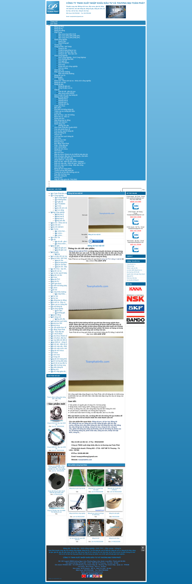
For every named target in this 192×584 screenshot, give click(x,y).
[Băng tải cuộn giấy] (114, 502)
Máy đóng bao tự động (62, 120)
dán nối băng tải (104, 425)
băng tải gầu (102, 423)
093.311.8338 (135, 245)
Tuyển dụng (54, 183)
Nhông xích (58, 178)
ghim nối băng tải (79, 429)
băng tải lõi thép (92, 429)
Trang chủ (54, 21)
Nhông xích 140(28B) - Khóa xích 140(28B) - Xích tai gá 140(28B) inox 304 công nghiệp (56, 467)
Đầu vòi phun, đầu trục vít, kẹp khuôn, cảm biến (71, 156)
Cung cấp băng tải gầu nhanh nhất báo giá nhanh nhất (56, 491)
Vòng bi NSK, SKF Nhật (63, 46)
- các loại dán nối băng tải (132, 280)
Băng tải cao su (59, 75)
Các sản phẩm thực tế (62, 129)
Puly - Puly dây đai (61, 145)
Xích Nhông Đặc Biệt (65, 59)
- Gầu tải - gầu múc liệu (132, 268)
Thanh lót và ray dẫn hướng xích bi (66, 172)
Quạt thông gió (63, 43)
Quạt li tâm (62, 41)
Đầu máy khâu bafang (62, 72)
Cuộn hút (57, 113)
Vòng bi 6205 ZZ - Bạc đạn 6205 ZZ (56, 447)
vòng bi (76, 432)
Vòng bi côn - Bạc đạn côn (67, 54)
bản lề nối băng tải (106, 429)
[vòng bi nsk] (136, 301)
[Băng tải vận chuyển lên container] (114, 477)
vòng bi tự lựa (95, 427)
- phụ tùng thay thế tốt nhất (132, 272)
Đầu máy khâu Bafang (66, 73)
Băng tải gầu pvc (64, 86)
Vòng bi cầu (62, 48)
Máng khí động (59, 30)
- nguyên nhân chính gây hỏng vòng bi (135, 274)
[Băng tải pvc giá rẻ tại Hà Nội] (77, 477)
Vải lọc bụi (58, 134)
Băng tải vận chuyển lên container (114, 489)
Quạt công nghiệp (60, 39)
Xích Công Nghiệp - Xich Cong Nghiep (72, 57)
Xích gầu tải (62, 61)
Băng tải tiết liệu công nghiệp (77, 513)
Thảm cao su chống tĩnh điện (64, 111)
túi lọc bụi (106, 421)
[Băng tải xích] (95, 527)
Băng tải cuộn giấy (114, 513)
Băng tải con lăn (60, 82)
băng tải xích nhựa (61, 149)
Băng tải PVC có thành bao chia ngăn (95, 489)
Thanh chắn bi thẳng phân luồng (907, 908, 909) (56, 397)
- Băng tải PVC (129, 276)
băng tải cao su (78, 423)
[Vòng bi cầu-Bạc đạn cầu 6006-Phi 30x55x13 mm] (56, 509)
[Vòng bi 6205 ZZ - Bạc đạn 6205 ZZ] (56, 445)
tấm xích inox (59, 152)
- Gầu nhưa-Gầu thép (131, 278)
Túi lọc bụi (58, 45)
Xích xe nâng (63, 68)
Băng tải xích (95, 538)
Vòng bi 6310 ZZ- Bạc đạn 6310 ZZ (56, 423)
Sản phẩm (54, 25)
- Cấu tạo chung (130, 266)
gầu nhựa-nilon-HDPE (66, 93)
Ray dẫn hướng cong (62, 174)
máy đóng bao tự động (80, 427)
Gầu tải (57, 90)
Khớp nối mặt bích (60, 122)
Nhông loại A (63, 99)
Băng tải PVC (59, 27)
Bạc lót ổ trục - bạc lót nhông (64, 115)
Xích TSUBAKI (63, 63)
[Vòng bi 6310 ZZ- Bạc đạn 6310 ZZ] (56, 421)
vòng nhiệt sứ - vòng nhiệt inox (65, 160)
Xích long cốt (59, 167)
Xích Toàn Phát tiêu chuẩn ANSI (65, 127)
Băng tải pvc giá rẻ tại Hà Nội (77, 488)
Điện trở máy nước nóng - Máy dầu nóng (68, 165)
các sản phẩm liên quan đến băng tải (77, 539)
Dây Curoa (58, 32)
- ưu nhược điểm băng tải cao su (134, 270)
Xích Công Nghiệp (61, 55)
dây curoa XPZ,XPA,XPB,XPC (69, 37)
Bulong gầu (58, 77)
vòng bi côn (105, 427)
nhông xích (78, 425)
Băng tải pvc (97, 421)
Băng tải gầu (58, 84)
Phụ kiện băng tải (60, 176)
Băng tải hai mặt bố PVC (78, 251)
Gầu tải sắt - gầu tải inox (67, 91)
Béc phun (57, 108)
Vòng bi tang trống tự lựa (67, 50)
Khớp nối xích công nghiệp (68, 66)
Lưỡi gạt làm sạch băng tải (63, 136)
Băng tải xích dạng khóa (63, 169)
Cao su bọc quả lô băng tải (63, 131)
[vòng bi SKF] (136, 312)
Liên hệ (53, 186)
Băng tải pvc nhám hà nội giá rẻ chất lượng (96, 514)
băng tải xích (102, 430)
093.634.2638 (135, 217)
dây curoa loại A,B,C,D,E (67, 34)
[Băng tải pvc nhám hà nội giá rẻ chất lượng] (95, 502)
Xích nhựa (58, 151)
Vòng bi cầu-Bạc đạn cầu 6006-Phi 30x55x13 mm (56, 511)
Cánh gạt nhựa (59, 106)
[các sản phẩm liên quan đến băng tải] (77, 527)
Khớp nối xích (59, 118)
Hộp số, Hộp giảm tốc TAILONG (65, 179)
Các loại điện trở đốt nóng (63, 158)
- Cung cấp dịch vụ (130, 264)
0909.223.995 (135, 202)
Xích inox (61, 64)
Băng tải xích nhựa (114, 538)
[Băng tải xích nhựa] (114, 527)
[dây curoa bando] (136, 323)
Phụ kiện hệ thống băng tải (63, 109)
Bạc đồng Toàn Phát (61, 143)
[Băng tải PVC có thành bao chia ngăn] (95, 477)
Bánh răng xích (59, 124)
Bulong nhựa (59, 142)
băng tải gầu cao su (65, 88)
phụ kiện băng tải (90, 425)
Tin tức (52, 185)
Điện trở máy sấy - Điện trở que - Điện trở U (69, 163)
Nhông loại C (63, 102)
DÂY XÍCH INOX (60, 147)
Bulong (61, 79)
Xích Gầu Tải (59, 70)
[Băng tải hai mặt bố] (105, 232)
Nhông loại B (63, 100)
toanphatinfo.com (85, 460)
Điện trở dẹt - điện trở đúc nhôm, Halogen (69, 161)
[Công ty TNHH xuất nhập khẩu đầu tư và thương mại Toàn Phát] (52, 13)
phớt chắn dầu (91, 430)
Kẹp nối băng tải (60, 133)
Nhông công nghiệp (61, 97)
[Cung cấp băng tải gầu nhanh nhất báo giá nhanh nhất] (56, 489)
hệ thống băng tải (78, 430)
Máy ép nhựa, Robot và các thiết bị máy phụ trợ (71, 154)
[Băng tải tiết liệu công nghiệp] (77, 502)
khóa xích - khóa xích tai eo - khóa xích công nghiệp (72, 81)
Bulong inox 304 (60, 140)
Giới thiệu (53, 23)
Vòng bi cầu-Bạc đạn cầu (67, 52)
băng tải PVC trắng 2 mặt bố (112, 259)
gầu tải (110, 423)
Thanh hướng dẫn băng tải (64, 170)
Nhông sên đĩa (63, 104)
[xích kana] (136, 291)
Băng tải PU (58, 29)
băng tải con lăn (90, 423)
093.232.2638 (135, 231)
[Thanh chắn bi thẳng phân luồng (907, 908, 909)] (56, 395)
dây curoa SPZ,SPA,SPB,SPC (69, 36)
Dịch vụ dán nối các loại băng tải (66, 95)
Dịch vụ (53, 181)
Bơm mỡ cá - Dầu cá (61, 116)
